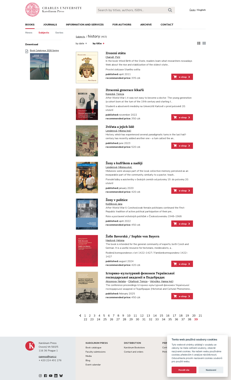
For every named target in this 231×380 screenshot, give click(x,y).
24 (98, 319)
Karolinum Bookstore (134, 347)
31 (144, 319)
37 (183, 319)
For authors (122, 24)
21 (200, 316)
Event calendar (93, 364)
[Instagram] (40, 376)
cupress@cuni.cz (47, 356)
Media (89, 356)
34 (163, 319)
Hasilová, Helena (115, 240)
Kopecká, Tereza (115, 94)
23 (92, 319)
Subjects (43, 32)
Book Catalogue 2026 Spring (44, 50)
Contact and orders (133, 351)
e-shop (182, 77)
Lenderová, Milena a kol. (119, 167)
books (30, 24)
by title (97, 43)
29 (131, 319)
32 (150, 319)
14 (155, 316)
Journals (50, 24)
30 (137, 319)
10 (129, 316)
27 (118, 319)
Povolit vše (184, 370)
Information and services (85, 24)
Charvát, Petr (113, 57)
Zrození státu (116, 53)
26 (111, 319)
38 (189, 319)
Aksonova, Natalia (116, 281)
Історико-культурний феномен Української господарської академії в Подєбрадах (140, 275)
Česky (192, 9)
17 (174, 316)
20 (194, 316)
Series (59, 32)
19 (187, 316)
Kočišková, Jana (114, 204)
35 (170, 319)
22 (85, 319)
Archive (146, 24)
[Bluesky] (61, 376)
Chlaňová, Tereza (137, 281)
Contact (167, 24)
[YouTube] (50, 376)
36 (176, 319)
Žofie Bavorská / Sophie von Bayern (132, 236)
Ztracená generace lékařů (125, 90)
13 (148, 316)
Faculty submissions (96, 351)
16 (168, 316)
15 (161, 316)
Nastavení (211, 370)
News (28, 32)
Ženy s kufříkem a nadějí (124, 163)
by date (80, 43)
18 (181, 316)
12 (142, 316)
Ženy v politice (116, 200)
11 (135, 316)
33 (157, 319)
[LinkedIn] (56, 376)
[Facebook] (45, 376)
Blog (88, 360)
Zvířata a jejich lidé (120, 127)
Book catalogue (93, 347)
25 (105, 319)
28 (124, 319)
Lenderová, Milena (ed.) (118, 131)
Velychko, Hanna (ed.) (161, 281)
